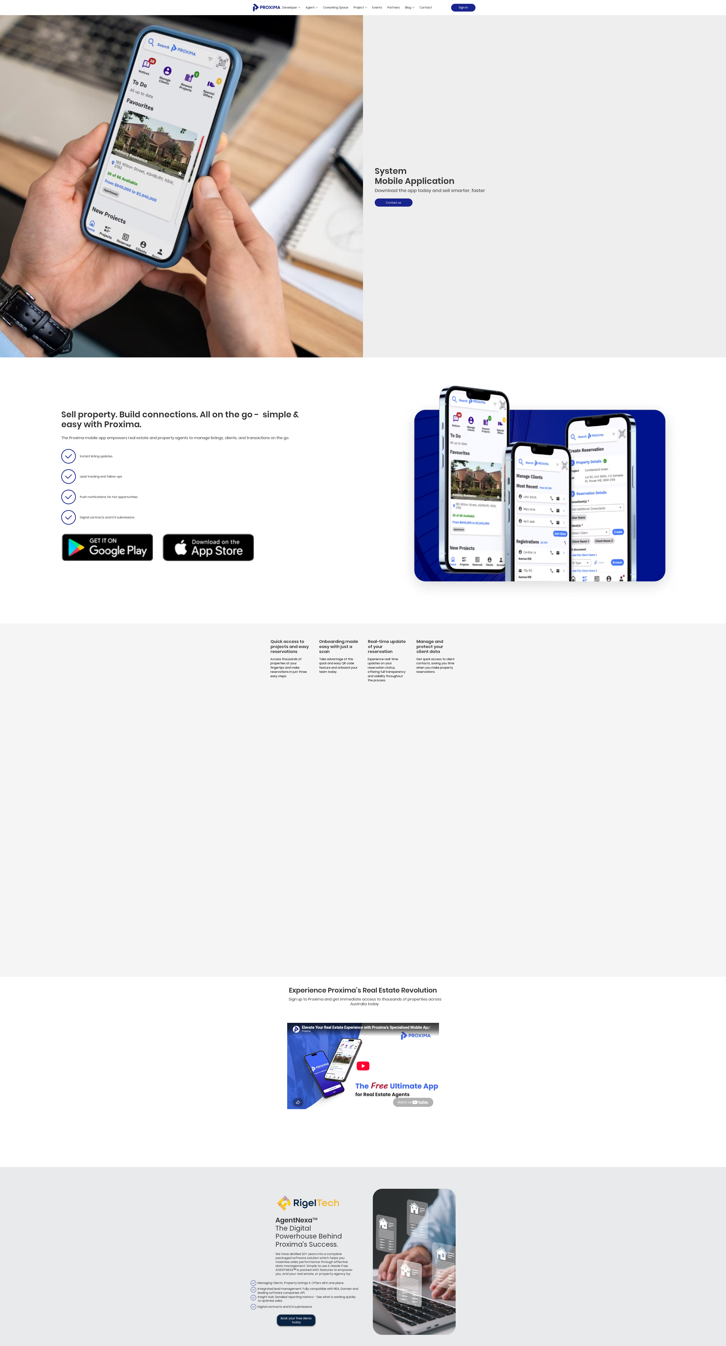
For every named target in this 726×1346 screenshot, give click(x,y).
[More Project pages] (366, 8)
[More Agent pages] (317, 8)
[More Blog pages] (413, 8)
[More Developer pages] (299, 8)
